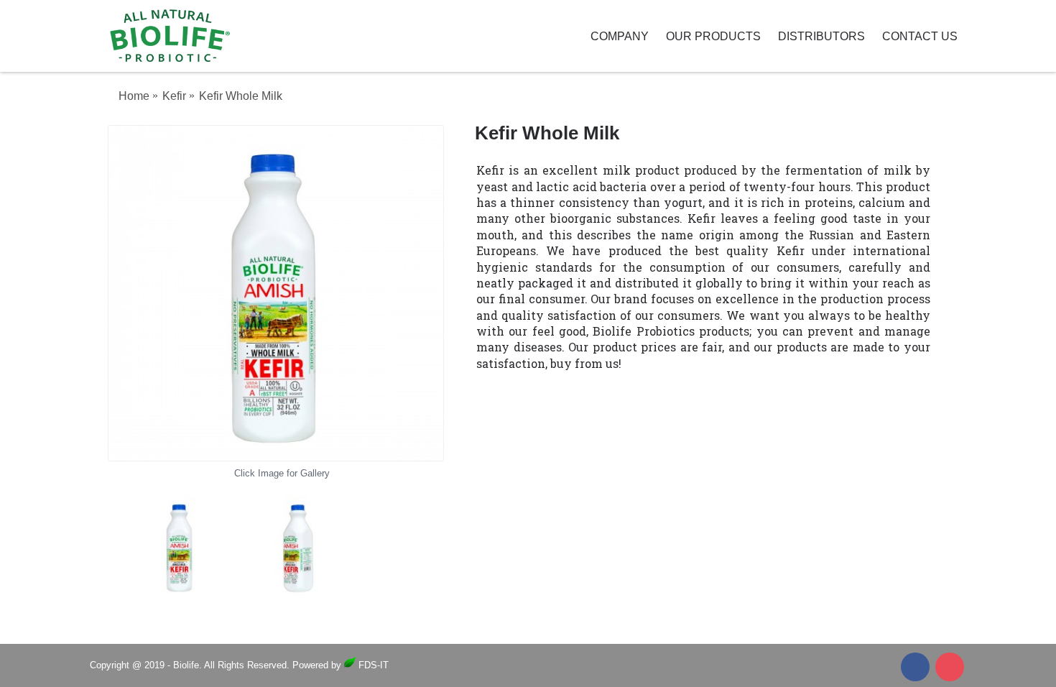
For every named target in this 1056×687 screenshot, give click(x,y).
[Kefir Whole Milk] (276, 293)
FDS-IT (372, 665)
